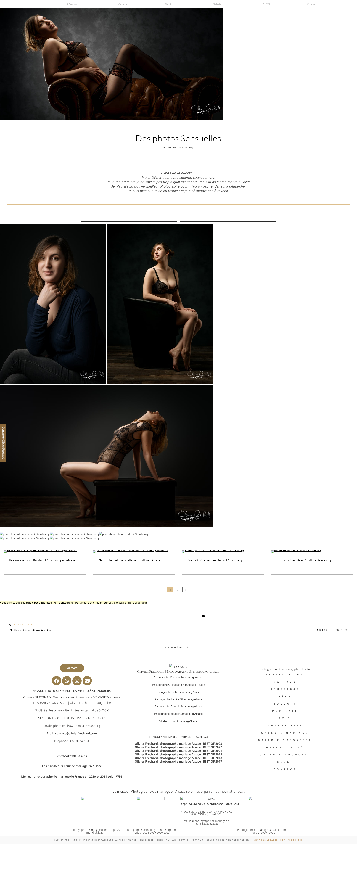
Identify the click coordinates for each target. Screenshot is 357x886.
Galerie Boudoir (285, 754)
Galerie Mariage (285, 732)
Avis (285, 718)
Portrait (285, 710)
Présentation (285, 674)
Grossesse (285, 688)
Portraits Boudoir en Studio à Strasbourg (304, 560)
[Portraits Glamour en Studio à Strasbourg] (223, 551)
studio (28, 624)
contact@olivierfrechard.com (76, 733)
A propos (72, 4)
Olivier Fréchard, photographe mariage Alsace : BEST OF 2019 (178, 754)
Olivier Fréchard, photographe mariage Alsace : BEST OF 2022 (178, 747)
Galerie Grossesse (285, 740)
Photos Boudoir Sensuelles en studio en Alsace (129, 560)
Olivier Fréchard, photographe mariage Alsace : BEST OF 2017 (178, 761)
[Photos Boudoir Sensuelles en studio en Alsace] (134, 551)
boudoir (18, 624)
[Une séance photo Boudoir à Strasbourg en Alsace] (45, 551)
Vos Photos (295, 840)
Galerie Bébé (285, 747)
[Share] (150, 616)
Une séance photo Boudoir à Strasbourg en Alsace (42, 560)
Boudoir (285, 703)
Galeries (217, 4)
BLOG (266, 4)
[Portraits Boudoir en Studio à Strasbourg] (312, 551)
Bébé (285, 696)
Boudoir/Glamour (32, 630)
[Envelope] (87, 680)
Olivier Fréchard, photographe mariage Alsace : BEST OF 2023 (178, 744)
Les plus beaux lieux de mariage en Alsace (72, 766)
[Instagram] (77, 680)
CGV (282, 840)
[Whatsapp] (66, 680)
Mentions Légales (266, 840)
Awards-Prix (285, 725)
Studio (168, 4)
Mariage (123, 4)
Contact (311, 4)
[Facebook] (56, 680)
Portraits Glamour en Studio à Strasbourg (215, 560)
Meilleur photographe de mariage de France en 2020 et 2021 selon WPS (72, 776)
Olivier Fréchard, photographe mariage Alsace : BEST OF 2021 (178, 751)
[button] (73, 4)
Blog (16, 630)
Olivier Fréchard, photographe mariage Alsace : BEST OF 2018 (178, 758)
